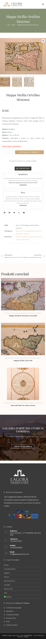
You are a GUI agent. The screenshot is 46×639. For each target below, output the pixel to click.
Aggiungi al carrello (29, 152)
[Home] (8, 25)
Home (6, 565)
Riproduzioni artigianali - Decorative (30, 403)
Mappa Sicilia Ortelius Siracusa (28, 25)
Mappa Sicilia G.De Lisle (23, 361)
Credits (26, 636)
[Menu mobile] (43, 4)
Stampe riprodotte (22, 239)
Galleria (7, 573)
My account (8, 589)
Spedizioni (9, 611)
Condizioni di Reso (12, 614)
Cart (5, 593)
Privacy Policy (11, 618)
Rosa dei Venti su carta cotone (23, 405)
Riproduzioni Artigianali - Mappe (30, 313)
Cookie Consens (12, 625)
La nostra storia (9, 569)
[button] (43, 41)
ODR (8, 621)
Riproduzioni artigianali (24, 231)
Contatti (7, 585)
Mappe (18, 237)
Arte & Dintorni (9, 581)
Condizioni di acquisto (13, 608)
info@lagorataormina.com (19, 554)
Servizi (6, 577)
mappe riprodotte (28, 237)
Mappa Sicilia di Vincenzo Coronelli (23, 316)
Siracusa (38, 237)
